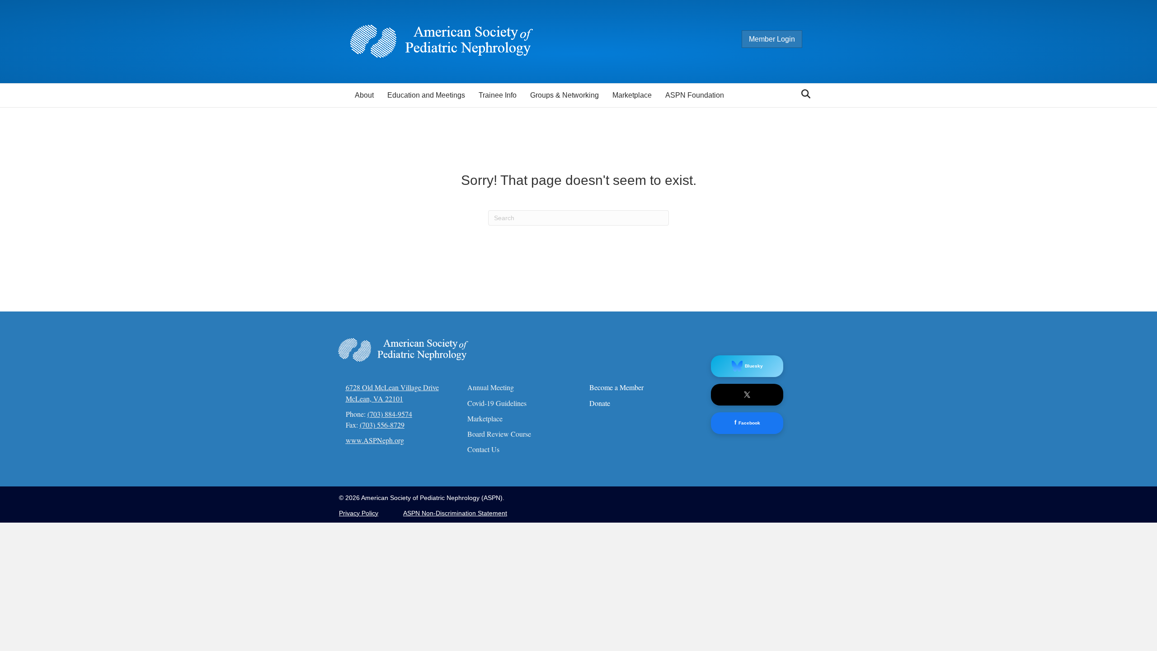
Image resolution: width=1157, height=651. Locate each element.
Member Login (772, 39)
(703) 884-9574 (389, 414)
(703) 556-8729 (382, 424)
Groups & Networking (564, 95)
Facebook (747, 422)
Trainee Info (498, 95)
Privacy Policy (358, 513)
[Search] (803, 94)
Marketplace (632, 95)
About (364, 95)
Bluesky (754, 365)
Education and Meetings (426, 95)
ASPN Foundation (694, 95)
